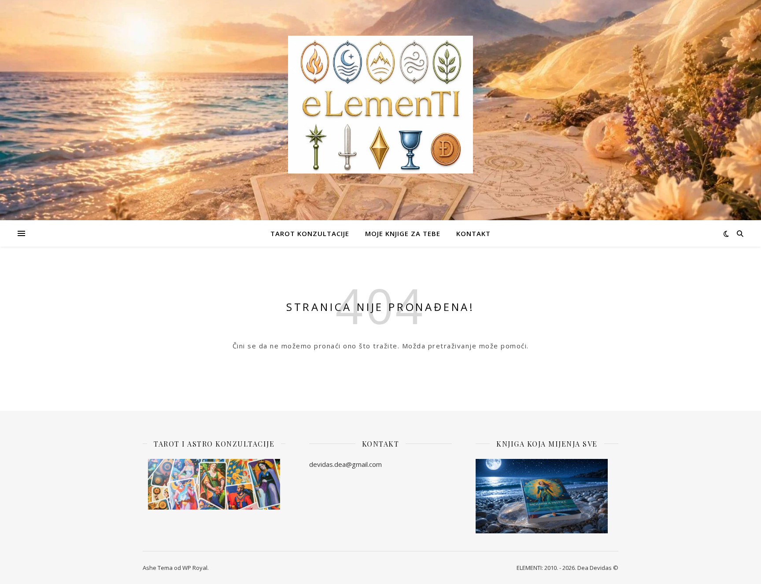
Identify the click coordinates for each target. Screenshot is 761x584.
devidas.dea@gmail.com (345, 464)
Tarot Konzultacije (309, 233)
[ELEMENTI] (380, 105)
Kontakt (473, 233)
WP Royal (194, 568)
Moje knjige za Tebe (402, 233)
